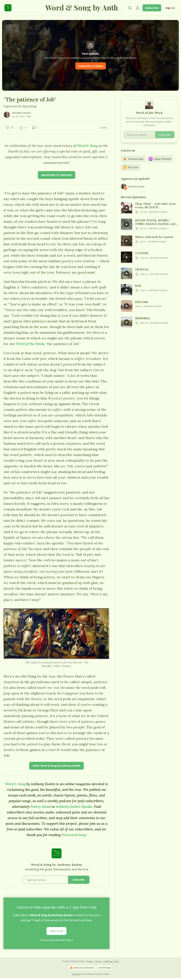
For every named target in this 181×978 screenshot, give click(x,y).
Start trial (56, 931)
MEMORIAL (142, 318)
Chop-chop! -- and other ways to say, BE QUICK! (155, 205)
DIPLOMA (141, 302)
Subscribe (151, 8)
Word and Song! (74, 835)
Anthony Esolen (21, 113)
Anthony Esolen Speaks (74, 806)
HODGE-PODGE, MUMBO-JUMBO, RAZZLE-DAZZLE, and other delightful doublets (155, 222)
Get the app (104, 967)
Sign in (170, 8)
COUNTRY (141, 253)
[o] (126, 208)
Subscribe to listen (90, 66)
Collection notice (111, 961)
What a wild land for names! (154, 237)
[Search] (129, 7)
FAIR (138, 285)
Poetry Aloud (40, 806)
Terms (98, 961)
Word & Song (87, 145)
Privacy (90, 961)
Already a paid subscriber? (56, 940)
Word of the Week (30, 343)
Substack (76, 974)
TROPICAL (142, 269)
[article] (149, 208)
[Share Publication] (137, 7)
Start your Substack (83, 967)
